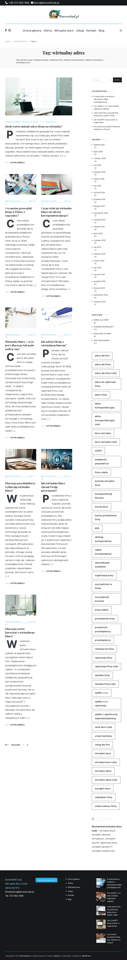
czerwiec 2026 (100, 158)
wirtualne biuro (103, 753)
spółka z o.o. (101, 692)
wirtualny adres (103, 771)
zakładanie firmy (103, 797)
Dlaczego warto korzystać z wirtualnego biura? (20, 632)
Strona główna (32, 30)
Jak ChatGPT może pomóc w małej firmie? (105, 121)
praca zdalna (101, 609)
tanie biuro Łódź (103, 727)
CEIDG (98, 450)
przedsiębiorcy (103, 640)
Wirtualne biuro (64, 30)
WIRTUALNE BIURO (30, 122)
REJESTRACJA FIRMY (102, 333)
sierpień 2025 (99, 226)
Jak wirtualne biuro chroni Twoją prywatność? (53, 486)
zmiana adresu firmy (106, 806)
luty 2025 (97, 267)
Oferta (48, 30)
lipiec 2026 (98, 151)
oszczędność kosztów (102, 599)
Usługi (80, 30)
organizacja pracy (104, 575)
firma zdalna (101, 472)
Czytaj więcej (17, 162)
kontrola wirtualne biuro (104, 483)
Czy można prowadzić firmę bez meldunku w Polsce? (107, 127)
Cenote (56, 956)
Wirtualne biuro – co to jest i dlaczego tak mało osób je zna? (19, 345)
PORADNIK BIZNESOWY (103, 327)
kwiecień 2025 (99, 254)
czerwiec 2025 (100, 240)
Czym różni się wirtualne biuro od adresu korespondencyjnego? (56, 211)
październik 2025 (101, 213)
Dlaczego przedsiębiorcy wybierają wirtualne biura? (20, 486)
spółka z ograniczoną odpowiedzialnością (106, 716)
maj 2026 (97, 165)
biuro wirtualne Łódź (106, 442)
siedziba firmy (102, 675)
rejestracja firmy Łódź (106, 666)
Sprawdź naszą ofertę (46, 880)
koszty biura (101, 506)
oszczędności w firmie (103, 586)
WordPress (86, 956)
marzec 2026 (99, 179)
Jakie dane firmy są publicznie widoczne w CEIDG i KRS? (106, 114)
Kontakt (91, 30)
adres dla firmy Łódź (106, 373)
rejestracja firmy (103, 657)
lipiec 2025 (98, 233)
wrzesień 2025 (100, 220)
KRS (97, 528)
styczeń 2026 (99, 192)
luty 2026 (97, 186)
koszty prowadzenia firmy (105, 517)
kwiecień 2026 (99, 172)
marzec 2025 (99, 261)
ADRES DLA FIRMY (12, 122)
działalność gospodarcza (102, 461)
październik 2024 (101, 295)
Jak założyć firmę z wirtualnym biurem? (54, 343)
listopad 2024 (99, 288)
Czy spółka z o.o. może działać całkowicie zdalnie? (106, 107)
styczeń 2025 (99, 274)
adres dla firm (102, 355)
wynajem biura (102, 788)
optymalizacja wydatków (102, 564)
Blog (101, 30)
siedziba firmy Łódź (105, 684)
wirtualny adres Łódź (106, 779)
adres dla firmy (103, 364)
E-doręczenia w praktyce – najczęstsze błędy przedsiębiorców (104, 99)
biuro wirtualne (103, 433)
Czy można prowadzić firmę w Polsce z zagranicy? (18, 211)
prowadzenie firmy (105, 618)
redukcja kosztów (104, 649)
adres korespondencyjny (105, 405)
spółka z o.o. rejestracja (101, 703)
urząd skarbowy (103, 736)
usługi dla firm (102, 744)
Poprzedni (15, 745)
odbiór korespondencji (103, 552)
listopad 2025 (99, 206)
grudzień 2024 (100, 281)
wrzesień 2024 (100, 302)
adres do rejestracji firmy (105, 384)
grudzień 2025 (100, 199)
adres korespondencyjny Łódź (105, 420)
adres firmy (101, 394)
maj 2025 (97, 247)
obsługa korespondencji (103, 539)
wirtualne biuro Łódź (106, 762)
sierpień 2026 (99, 145)
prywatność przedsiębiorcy (103, 629)
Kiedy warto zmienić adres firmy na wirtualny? (34, 126)
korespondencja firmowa (103, 496)
